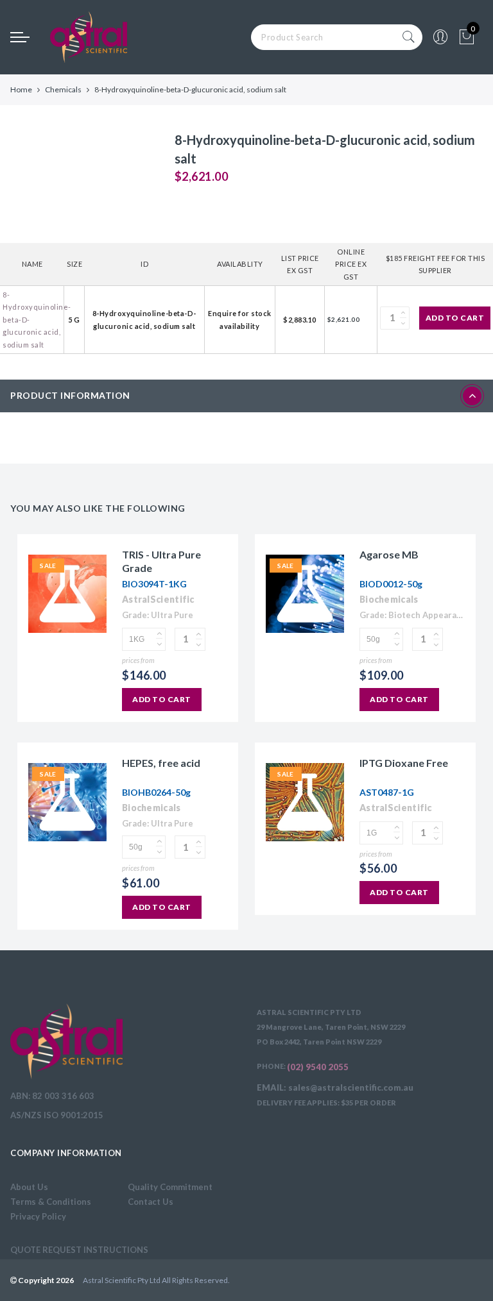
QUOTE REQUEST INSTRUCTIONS (79, 1250)
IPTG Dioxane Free (403, 763)
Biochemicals (389, 599)
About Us (29, 1187)
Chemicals (63, 89)
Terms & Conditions (50, 1201)
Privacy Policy (38, 1216)
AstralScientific (158, 599)
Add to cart (455, 318)
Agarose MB (389, 554)
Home (21, 89)
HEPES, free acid (161, 763)
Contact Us (150, 1201)
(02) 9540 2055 (318, 1067)
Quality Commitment (170, 1187)
